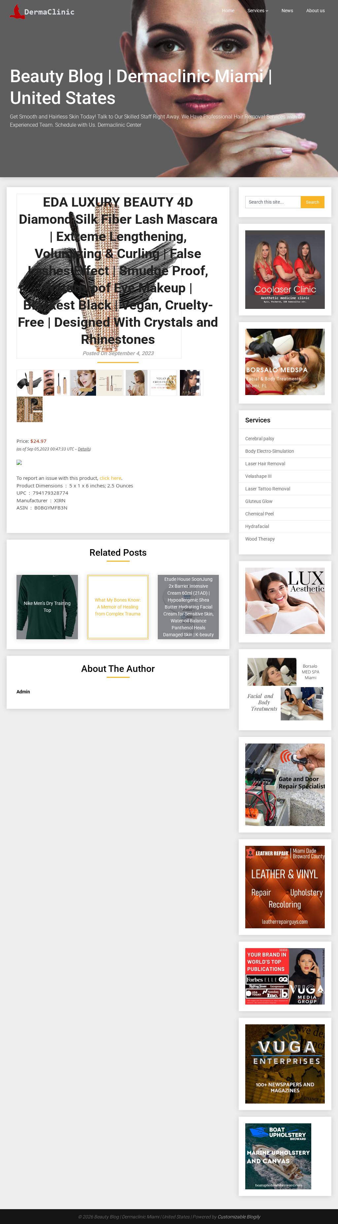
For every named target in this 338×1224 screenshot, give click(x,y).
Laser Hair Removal (265, 463)
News (287, 10)
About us (315, 10)
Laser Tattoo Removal (267, 488)
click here (110, 478)
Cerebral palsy (259, 438)
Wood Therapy (260, 539)
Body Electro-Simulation (269, 451)
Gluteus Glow (259, 501)
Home (228, 10)
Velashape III (258, 476)
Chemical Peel (259, 513)
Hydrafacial (257, 526)
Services (256, 10)
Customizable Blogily (239, 1216)
